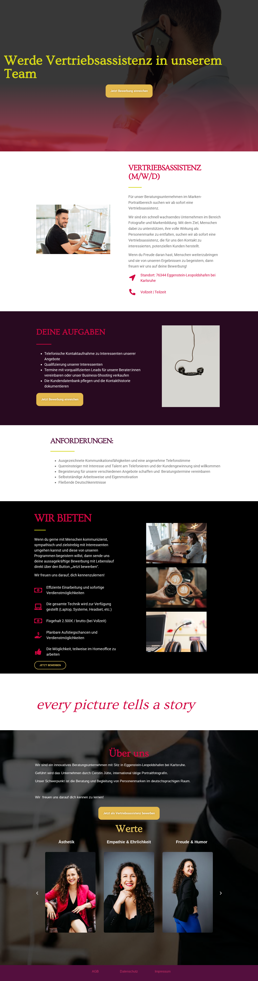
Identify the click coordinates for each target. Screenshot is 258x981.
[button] (37, 893)
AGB (95, 971)
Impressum (163, 971)
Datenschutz (129, 971)
